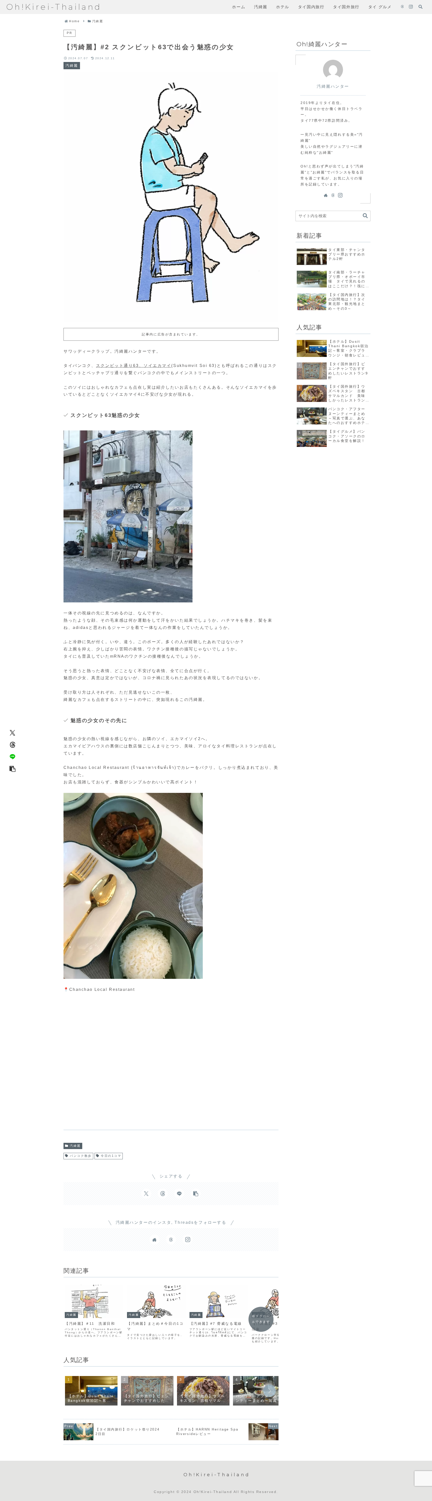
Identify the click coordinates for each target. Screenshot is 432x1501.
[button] (13, 769)
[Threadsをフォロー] (402, 7)
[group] (91, 1391)
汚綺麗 (75, 1146)
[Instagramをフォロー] (411, 7)
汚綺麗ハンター (333, 86)
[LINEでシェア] (13, 757)
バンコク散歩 (81, 1156)
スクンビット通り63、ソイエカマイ (134, 365)
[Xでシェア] (13, 733)
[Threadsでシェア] (13, 745)
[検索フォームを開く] (420, 7)
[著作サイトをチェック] (155, 1240)
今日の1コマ (111, 1156)
